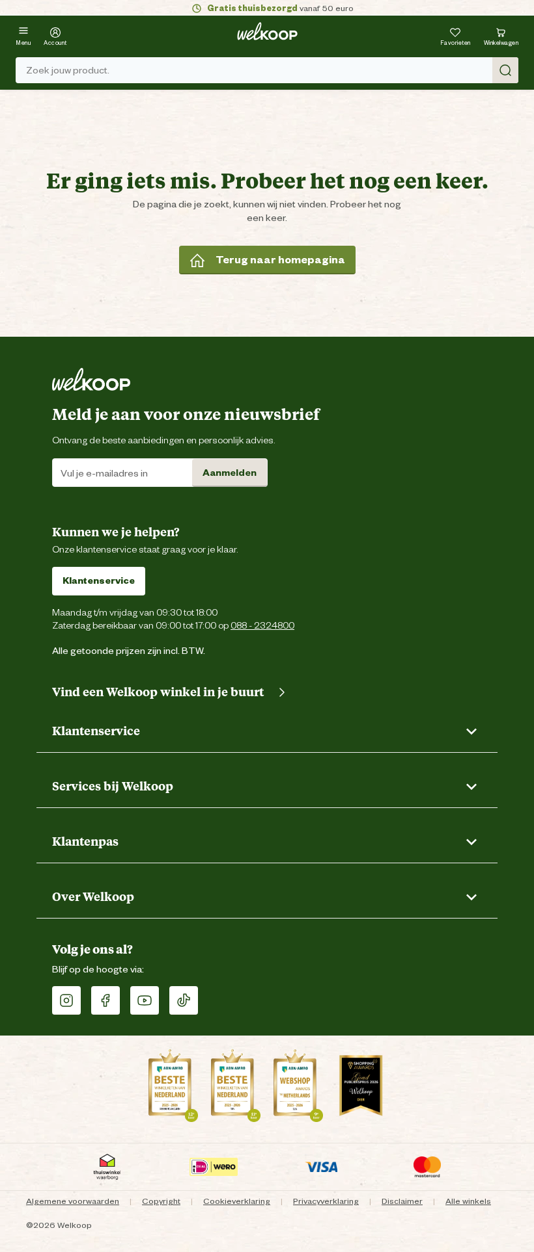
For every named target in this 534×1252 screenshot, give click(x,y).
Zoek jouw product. (67, 70)
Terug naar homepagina (280, 260)
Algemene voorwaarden (72, 1201)
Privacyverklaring (326, 1201)
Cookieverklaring (236, 1201)
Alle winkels (468, 1201)
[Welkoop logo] (267, 31)
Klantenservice (99, 580)
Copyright (161, 1201)
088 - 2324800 (262, 625)
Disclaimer (402, 1201)
